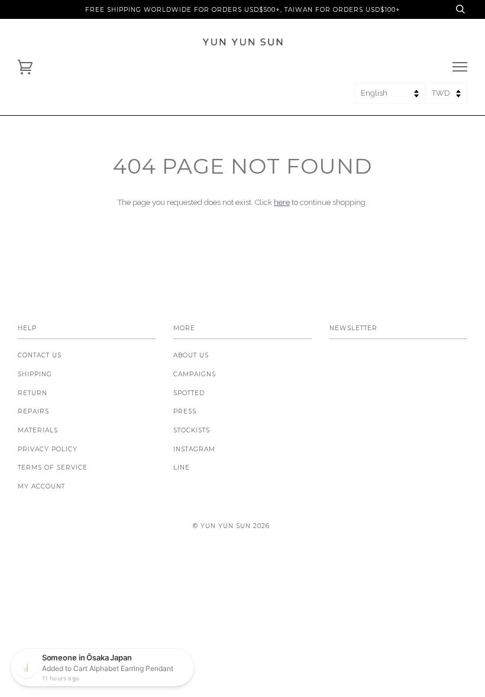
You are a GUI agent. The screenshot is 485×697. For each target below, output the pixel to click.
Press (184, 411)
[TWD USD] (446, 97)
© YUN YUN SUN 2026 (231, 526)
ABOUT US (191, 355)
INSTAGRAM (194, 449)
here (282, 202)
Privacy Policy (47, 449)
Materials (38, 430)
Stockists (191, 430)
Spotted (189, 393)
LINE (181, 467)
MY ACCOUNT (41, 486)
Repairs (33, 411)
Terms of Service (53, 467)
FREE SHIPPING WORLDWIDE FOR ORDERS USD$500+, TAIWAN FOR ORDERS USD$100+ (242, 10)
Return (32, 393)
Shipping (35, 374)
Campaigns (194, 374)
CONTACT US (40, 355)
